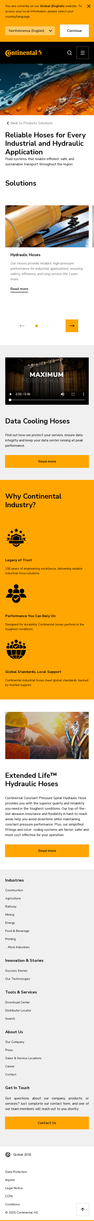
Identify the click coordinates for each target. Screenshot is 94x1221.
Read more (47, 461)
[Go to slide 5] (58, 326)
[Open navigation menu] (83, 53)
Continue (74, 30)
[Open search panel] (69, 53)
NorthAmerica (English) (26, 30)
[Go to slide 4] (53, 326)
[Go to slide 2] (42, 326)
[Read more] (47, 226)
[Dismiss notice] (88, 6)
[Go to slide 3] (47, 326)
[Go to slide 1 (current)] (36, 325)
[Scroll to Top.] (83, 1209)
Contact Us (47, 1123)
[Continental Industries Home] (22, 53)
